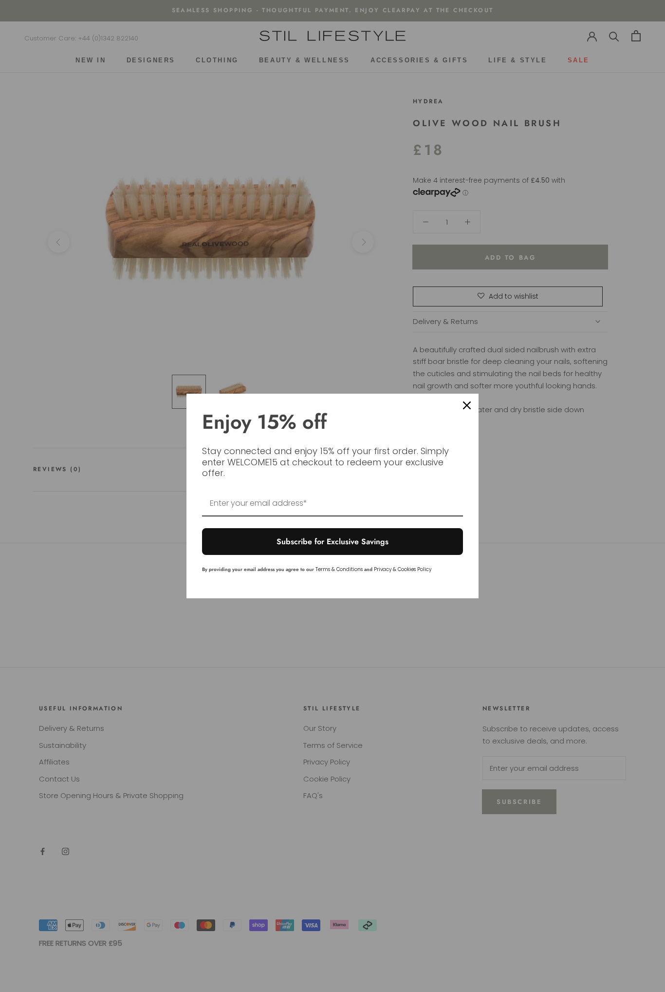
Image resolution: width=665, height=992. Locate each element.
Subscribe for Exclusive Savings (332, 541)
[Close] (467, 405)
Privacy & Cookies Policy (402, 569)
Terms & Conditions (339, 569)
